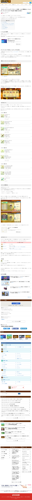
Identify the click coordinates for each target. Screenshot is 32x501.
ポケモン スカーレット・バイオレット (26, 460)
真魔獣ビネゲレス (19, 358)
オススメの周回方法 (5, 27)
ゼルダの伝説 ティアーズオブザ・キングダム (26, 462)
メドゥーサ (3, 353)
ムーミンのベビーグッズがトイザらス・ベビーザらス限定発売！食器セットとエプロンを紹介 (15, 457)
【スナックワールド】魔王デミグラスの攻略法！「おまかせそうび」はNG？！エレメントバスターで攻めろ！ (15, 415)
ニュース (2, 455)
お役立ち (3, 326)
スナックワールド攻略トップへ (14, 387)
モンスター (26, 4)
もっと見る (15, 440)
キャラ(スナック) (4, 367)
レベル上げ (6, 326)
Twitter (15, 497)
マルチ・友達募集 (4, 383)
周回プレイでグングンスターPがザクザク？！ (8, 24)
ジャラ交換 (18, 381)
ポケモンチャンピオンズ (25, 456)
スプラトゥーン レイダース (26, 449)
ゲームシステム (3, 449)
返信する (3, 319)
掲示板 (30, 4)
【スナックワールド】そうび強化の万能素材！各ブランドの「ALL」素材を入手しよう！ (13, 413)
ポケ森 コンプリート (25, 469)
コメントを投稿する (16, 303)
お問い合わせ (12, 497)
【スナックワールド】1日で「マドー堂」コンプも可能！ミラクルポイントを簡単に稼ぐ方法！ (13, 409)
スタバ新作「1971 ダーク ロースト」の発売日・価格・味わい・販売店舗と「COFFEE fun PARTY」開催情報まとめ (15, 451)
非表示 (8, 20)
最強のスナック (14, 4)
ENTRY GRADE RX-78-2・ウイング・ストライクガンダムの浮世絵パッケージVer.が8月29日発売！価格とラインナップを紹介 (15, 462)
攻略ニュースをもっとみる (16, 482)
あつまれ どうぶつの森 (25, 464)
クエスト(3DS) (19, 364)
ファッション (19, 362)
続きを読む (18, 44)
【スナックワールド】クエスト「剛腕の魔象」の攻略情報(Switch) (10, 405)
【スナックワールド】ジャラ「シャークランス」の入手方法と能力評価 (10, 402)
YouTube (18, 497)
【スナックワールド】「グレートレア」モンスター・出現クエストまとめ (11, 400)
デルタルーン (24, 466)
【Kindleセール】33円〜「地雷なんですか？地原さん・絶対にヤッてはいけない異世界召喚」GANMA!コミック (15, 468)
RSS (19, 497)
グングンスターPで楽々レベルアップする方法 (8, 23)
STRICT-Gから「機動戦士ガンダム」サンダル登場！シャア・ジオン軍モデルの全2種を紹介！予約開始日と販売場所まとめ (15, 478)
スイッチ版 (2, 4)
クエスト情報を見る (4, 76)
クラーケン (18, 353)
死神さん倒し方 (4, 375)
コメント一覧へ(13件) (15, 321)
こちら (18, 305)
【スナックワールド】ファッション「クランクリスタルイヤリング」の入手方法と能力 (12, 407)
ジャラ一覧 (3, 362)
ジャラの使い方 (19, 373)
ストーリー (10, 4)
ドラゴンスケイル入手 (20, 375)
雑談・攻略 (3, 381)
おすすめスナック (4, 28)
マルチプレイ (4, 373)
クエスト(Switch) (4, 364)
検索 (30, 2)
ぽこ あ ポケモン (24, 451)
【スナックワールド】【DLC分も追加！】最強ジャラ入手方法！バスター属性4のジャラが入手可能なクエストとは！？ (15, 411)
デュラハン (3, 358)
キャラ (22, 4)
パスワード (6, 4)
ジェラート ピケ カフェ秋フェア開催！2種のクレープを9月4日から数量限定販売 (15, 472)
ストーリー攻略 (3, 453)
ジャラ (18, 4)
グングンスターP (15, 51)
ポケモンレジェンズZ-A (25, 454)
